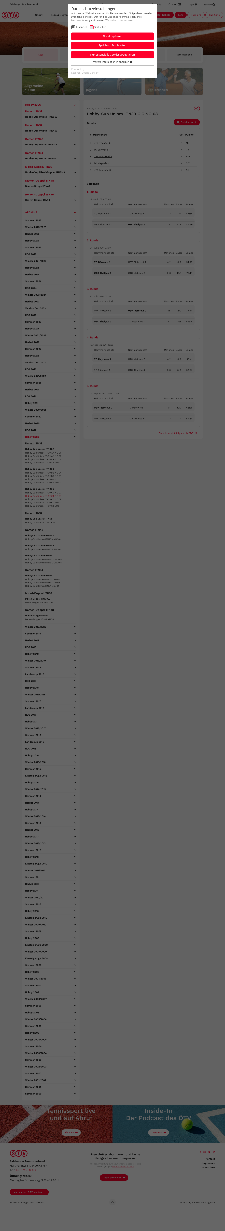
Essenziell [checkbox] (81, 27)
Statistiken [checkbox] (100, 27)
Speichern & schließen (112, 45)
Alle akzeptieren (112, 36)
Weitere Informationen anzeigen (111, 61)
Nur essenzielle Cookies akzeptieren (112, 54)
